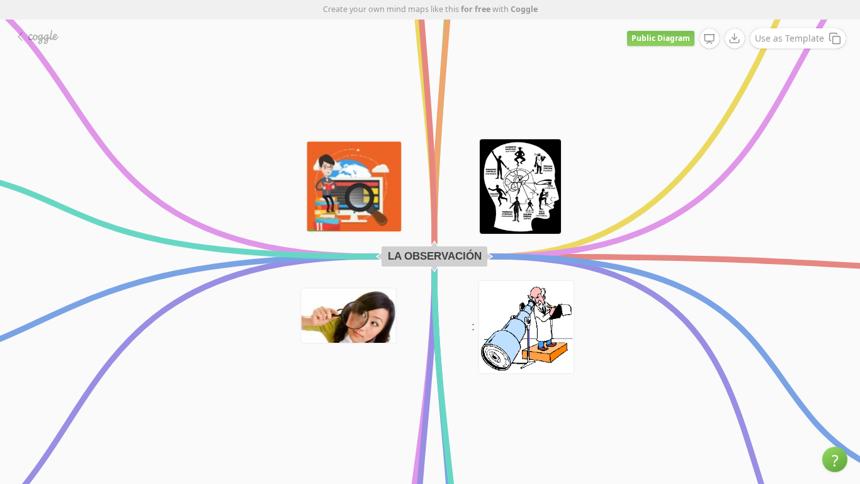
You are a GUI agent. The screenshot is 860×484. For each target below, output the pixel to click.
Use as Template (789, 38)
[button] (834, 459)
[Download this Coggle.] (735, 38)
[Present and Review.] (709, 39)
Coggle (524, 9)
